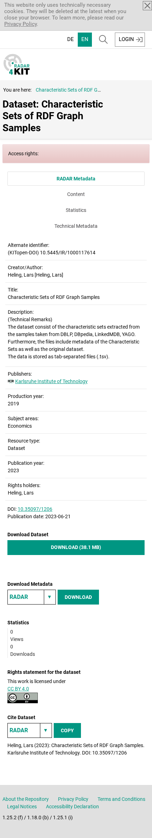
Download (78, 597)
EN (84, 39)
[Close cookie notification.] (147, 5)
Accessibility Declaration (72, 806)
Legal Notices (22, 806)
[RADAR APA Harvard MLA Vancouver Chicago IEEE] (29, 730)
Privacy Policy (20, 24)
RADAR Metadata (76, 178)
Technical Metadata (76, 226)
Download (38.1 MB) (76, 547)
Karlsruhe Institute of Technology (51, 381)
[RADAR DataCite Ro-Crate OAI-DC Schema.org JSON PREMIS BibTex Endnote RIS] (31, 597)
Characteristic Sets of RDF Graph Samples (82, 90)
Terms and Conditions (121, 799)
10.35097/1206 (35, 509)
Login (126, 39)
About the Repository (25, 799)
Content (76, 194)
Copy (67, 730)
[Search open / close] (103, 40)
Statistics (76, 210)
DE (70, 39)
